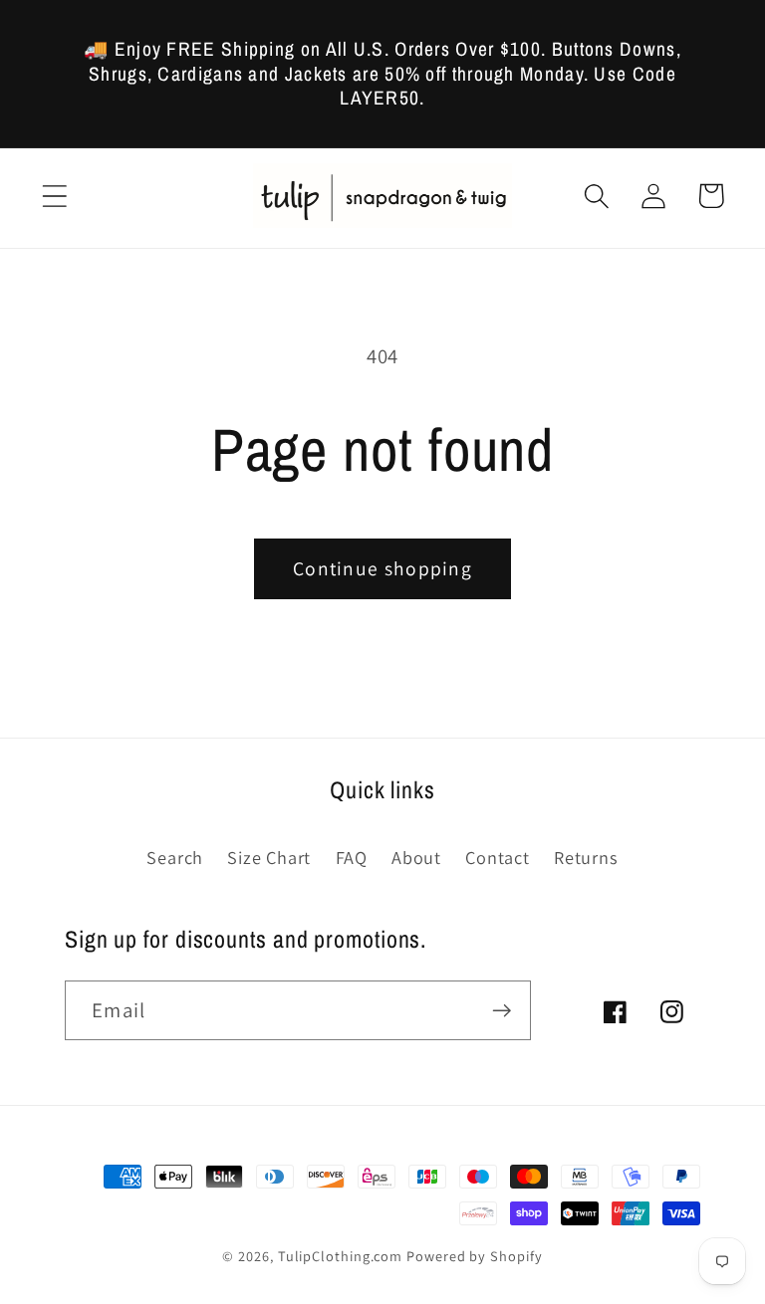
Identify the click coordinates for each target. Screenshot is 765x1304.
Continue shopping (382, 568)
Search (174, 857)
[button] (54, 195)
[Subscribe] (501, 1010)
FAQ (352, 857)
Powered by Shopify (474, 1255)
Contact (497, 857)
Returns (586, 857)
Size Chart (269, 857)
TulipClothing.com (340, 1255)
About (416, 857)
